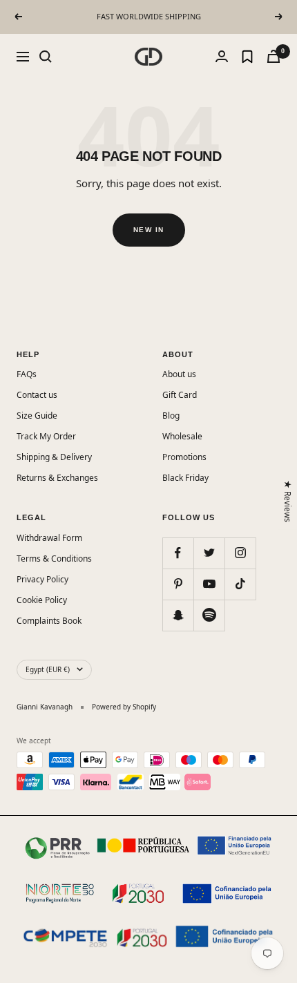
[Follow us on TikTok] (240, 584)
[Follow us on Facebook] (177, 553)
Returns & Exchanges (57, 478)
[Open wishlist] (247, 56)
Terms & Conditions (54, 558)
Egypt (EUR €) (48, 669)
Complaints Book (49, 621)
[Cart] (273, 56)
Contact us (37, 395)
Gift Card (179, 395)
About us (179, 374)
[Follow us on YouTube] (208, 584)
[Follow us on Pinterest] (177, 584)
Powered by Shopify (124, 707)
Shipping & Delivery (54, 457)
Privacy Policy (42, 579)
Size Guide (37, 415)
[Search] (45, 56)
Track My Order (46, 436)
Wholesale (182, 436)
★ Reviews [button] (288, 501)
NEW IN (148, 229)
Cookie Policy (42, 600)
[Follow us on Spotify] (208, 615)
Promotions (184, 457)
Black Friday (185, 478)
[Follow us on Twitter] (208, 553)
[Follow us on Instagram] (240, 553)
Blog (171, 415)
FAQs (27, 374)
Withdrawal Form (49, 538)
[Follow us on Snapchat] (177, 615)
